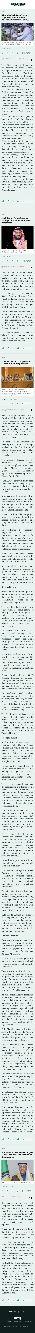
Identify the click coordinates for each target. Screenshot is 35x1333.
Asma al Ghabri (12, 397)
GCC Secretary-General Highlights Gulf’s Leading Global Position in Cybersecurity (17, 1153)
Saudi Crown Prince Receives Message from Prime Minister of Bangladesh (16, 219)
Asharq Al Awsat (7, 47)
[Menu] (2, 4)
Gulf (3, 10)
